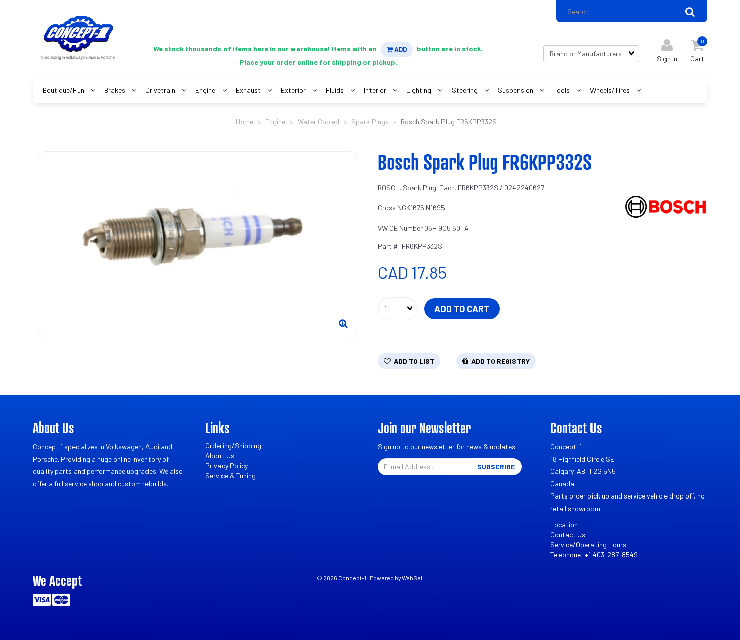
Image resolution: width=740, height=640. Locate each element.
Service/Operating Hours (588, 544)
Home (244, 121)
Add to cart (462, 308)
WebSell (413, 577)
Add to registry (499, 361)
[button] (697, 48)
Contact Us (567, 534)
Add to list (412, 361)
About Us (219, 455)
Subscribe (496, 466)
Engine (275, 121)
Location (564, 524)
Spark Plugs (370, 121)
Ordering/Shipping (233, 445)
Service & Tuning (230, 475)
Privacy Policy (226, 465)
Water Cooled (318, 121)
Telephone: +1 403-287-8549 (594, 554)
